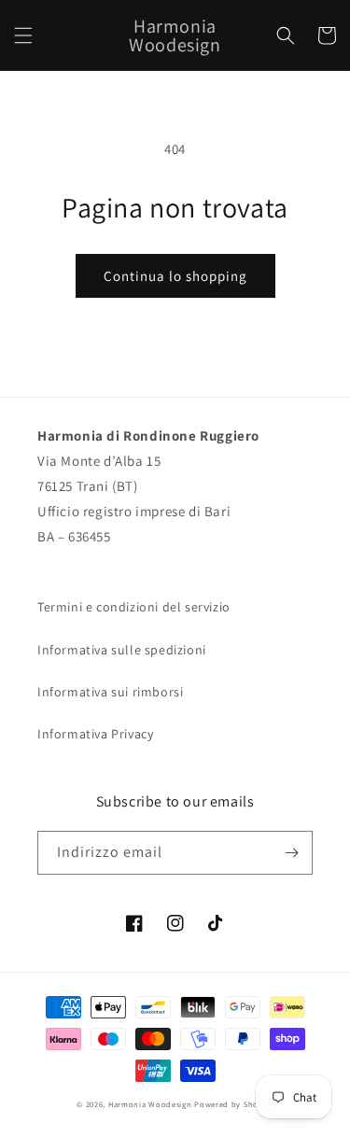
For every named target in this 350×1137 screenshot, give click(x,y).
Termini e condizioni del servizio (134, 606)
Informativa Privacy (95, 733)
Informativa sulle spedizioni (121, 649)
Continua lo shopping (175, 276)
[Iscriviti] (291, 853)
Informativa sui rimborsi (110, 691)
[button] (23, 35)
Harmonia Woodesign (150, 1104)
